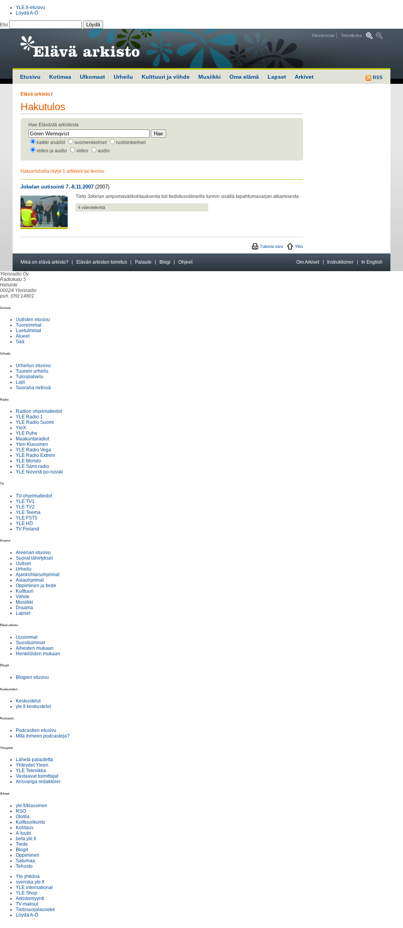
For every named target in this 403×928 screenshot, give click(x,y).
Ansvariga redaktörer (38, 781)
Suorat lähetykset (34, 558)
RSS (377, 77)
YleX (21, 428)
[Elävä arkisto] (101, 48)
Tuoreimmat (28, 325)
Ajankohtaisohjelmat (37, 574)
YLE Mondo (28, 461)
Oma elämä (244, 77)
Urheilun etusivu (33, 365)
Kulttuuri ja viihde (166, 77)
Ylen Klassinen (32, 444)
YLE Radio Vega (33, 450)
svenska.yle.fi (30, 882)
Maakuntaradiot (32, 439)
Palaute (143, 262)
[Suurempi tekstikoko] (369, 35)
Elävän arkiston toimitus (101, 262)
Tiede (22, 844)
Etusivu (30, 77)
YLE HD (24, 523)
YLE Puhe (26, 433)
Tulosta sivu (271, 246)
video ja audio (52, 150)
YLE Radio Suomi (35, 422)
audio (104, 150)
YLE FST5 (26, 518)
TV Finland (27, 529)
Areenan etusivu (33, 552)
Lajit (20, 382)
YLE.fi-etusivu (30, 7)
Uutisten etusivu (33, 319)
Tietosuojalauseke (35, 909)
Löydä (93, 25)
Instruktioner (340, 262)
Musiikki (209, 77)
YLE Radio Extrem (35, 455)
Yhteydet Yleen (32, 765)
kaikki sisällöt (51, 142)
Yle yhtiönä (28, 876)
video (82, 150)
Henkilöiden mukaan (38, 653)
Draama (24, 607)
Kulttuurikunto (30, 822)
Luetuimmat (28, 330)
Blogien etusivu (32, 677)
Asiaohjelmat (30, 580)
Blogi (164, 262)
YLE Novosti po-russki (39, 472)
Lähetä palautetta (34, 759)
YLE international (34, 887)
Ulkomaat (92, 77)
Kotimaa (60, 77)
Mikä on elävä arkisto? (44, 262)
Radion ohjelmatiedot (39, 411)
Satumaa (25, 860)
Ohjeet (185, 262)
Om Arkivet (307, 262)
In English (372, 262)
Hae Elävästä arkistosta (53, 125)
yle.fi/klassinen (31, 805)
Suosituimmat (30, 642)
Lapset (277, 77)
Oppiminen (27, 855)
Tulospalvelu (29, 376)
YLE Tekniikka (31, 770)
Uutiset (23, 563)
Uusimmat (26, 637)
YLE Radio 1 (29, 417)
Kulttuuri (24, 591)
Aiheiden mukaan (35, 648)
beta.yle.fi (26, 838)
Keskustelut (28, 701)
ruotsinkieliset (131, 142)
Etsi (4, 25)
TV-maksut (27, 904)
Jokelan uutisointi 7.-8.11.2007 (57, 187)
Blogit (22, 849)
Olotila (23, 816)
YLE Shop (26, 893)
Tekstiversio (323, 35)
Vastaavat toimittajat (37, 776)
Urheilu (123, 77)
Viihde (23, 596)
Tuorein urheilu (32, 371)
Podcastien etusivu (36, 730)
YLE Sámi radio (32, 466)
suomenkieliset (90, 142)
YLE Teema (28, 512)
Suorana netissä (33, 387)
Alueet (23, 336)
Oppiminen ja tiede (36, 585)
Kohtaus (24, 827)
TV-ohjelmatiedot (34, 496)
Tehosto (24, 866)
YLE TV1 (25, 501)
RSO (21, 811)
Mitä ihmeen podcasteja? (43, 736)
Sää (20, 341)
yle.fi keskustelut (33, 706)
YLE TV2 (25, 507)
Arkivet (304, 77)
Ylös (299, 246)
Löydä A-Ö (27, 13)
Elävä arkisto (35, 94)
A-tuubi (23, 833)
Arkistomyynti (30, 898)
